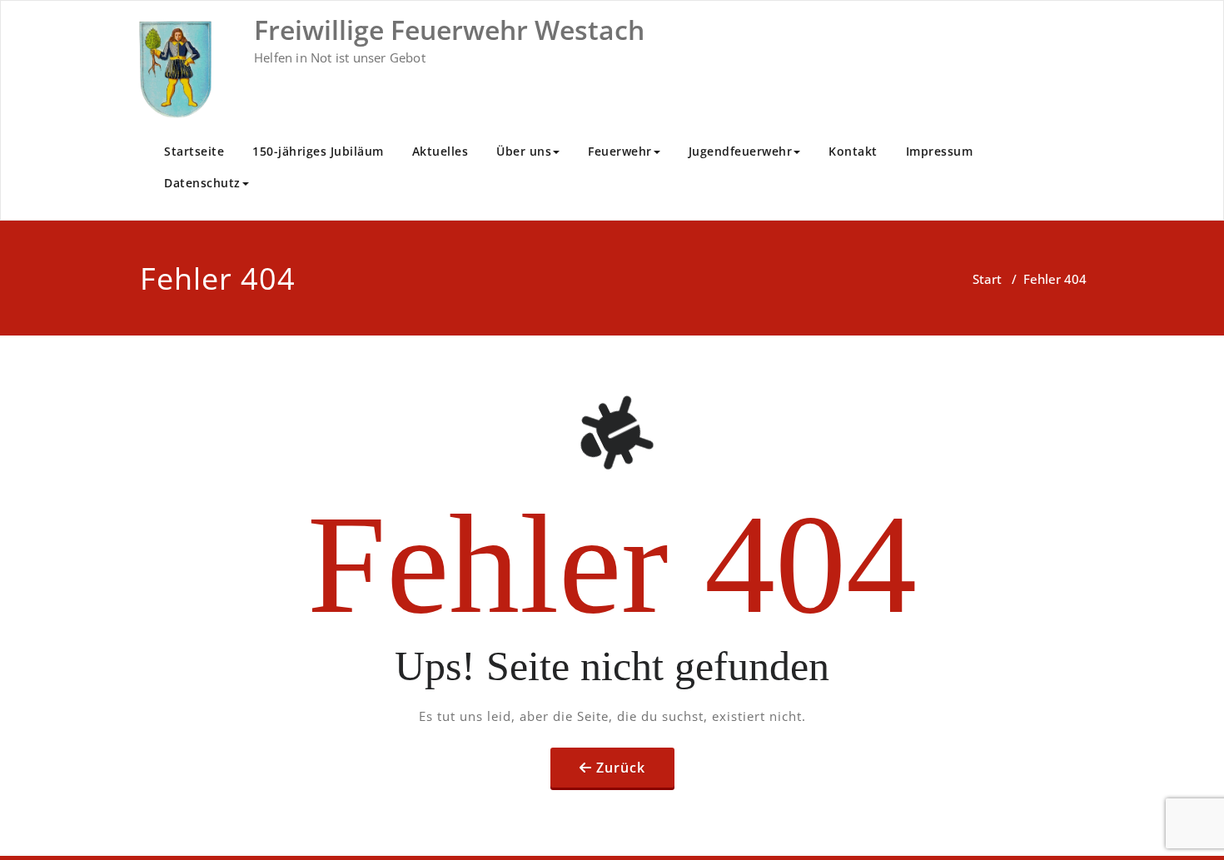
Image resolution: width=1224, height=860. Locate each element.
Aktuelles (440, 151)
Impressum (939, 151)
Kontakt (853, 151)
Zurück (620, 767)
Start (987, 279)
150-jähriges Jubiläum (318, 151)
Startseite (194, 151)
